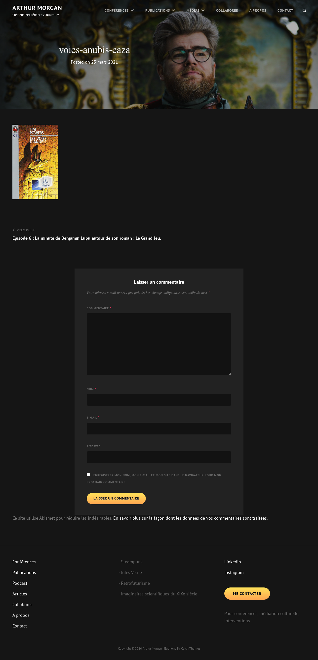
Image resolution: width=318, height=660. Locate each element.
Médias (193, 10)
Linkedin (232, 562)
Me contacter (247, 593)
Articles (19, 594)
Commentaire (99, 308)
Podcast (19, 583)
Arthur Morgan (37, 8)
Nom (91, 389)
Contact (285, 10)
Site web (94, 446)
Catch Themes (190, 648)
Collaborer (227, 10)
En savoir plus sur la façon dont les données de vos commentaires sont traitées (190, 518)
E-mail (93, 417)
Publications (157, 10)
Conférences (117, 10)
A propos (257, 10)
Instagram (234, 572)
